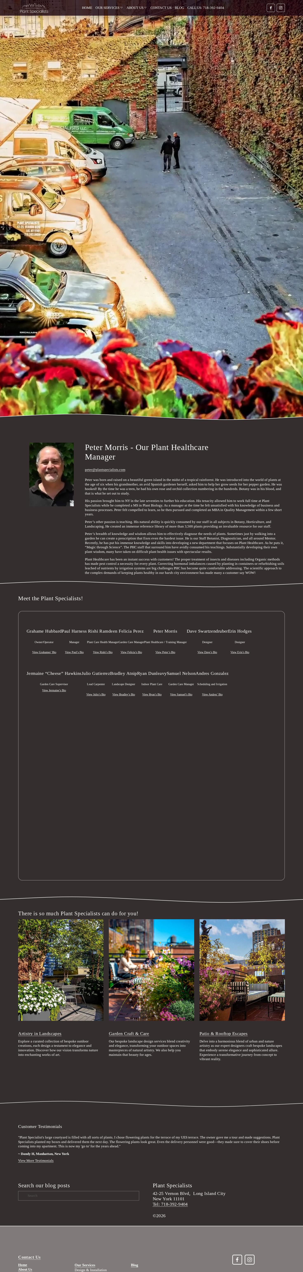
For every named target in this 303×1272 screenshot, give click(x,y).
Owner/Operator (44, 642)
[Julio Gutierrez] (96, 663)
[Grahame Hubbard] (44, 621)
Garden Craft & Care (129, 1033)
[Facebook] (271, 8)
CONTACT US (160, 8)
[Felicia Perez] (131, 621)
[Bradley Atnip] (123, 663)
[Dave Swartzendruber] (207, 621)
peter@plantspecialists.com (105, 470)
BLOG (179, 8)
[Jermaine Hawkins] (54, 663)
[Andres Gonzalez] (212, 663)
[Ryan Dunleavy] (152, 663)
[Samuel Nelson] (181, 663)
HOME (87, 8)
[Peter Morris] (165, 621)
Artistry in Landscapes (40, 1033)
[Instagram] (281, 8)
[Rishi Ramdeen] (103, 621)
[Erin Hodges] (240, 621)
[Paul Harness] (74, 621)
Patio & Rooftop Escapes (224, 1033)
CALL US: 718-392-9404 (205, 8)
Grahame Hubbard (44, 631)
